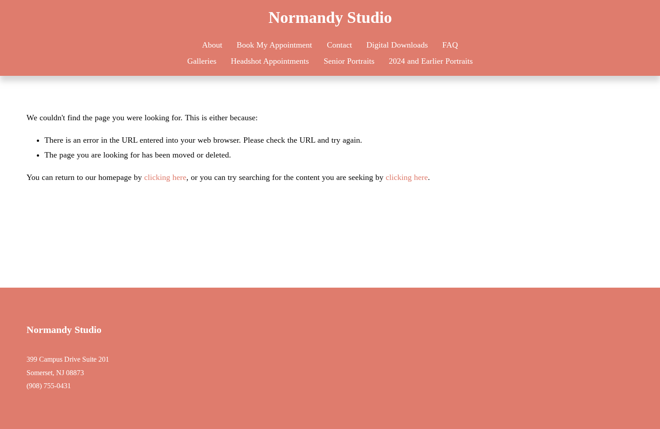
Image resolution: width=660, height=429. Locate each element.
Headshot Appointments (270, 61)
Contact (339, 44)
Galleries (201, 61)
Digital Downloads (397, 44)
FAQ (450, 44)
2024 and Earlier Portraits (431, 61)
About (212, 44)
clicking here (165, 177)
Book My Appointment (274, 44)
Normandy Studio (330, 17)
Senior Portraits (349, 61)
